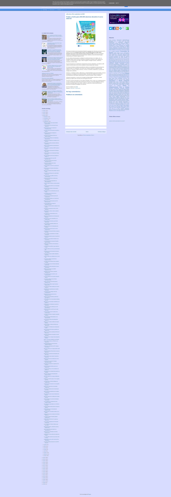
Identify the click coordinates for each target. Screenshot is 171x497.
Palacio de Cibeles (122, 89)
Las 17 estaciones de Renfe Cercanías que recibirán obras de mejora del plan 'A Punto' (54, 36)
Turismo (123, 108)
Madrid (127, 73)
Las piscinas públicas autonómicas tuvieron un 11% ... (50, 259)
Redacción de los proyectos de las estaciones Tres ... (50, 295)
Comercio (117, 51)
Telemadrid (118, 107)
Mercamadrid (124, 77)
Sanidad (121, 101)
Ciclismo (114, 49)
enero (45, 455)
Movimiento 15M (126, 78)
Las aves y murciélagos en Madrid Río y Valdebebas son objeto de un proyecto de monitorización (54, 92)
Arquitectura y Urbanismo (117, 42)
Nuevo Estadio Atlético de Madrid (122, 84)
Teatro (121, 105)
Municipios (111, 79)
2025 (44, 112)
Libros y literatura (124, 72)
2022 (44, 457)
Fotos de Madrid (112, 68)
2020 (44, 460)
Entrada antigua (101, 131)
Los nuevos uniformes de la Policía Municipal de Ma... (50, 279)
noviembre (46, 118)
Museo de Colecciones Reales (120, 79)
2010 (44, 476)
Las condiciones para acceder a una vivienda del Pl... (50, 274)
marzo (45, 452)
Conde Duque (117, 52)
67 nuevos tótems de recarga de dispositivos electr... (50, 204)
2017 (44, 465)
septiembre (46, 121)
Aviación (117, 43)
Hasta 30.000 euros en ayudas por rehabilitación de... (50, 128)
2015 (44, 468)
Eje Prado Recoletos (123, 57)
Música (127, 79)
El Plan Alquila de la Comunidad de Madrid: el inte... (50, 409)
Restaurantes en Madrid (124, 100)
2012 (44, 473)
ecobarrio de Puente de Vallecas (121, 56)
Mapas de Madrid (112, 75)
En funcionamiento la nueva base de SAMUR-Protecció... (50, 344)
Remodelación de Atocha (114, 98)
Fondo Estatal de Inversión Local (123, 66)
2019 (44, 462)
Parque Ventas (116, 90)
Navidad (111, 82)
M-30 (123, 73)
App (123, 41)
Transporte (123, 107)
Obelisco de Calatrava (116, 85)
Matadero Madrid (119, 75)
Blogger (89, 494)
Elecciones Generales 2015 (117, 58)
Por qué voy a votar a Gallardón (47, 78)
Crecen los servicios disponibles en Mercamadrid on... (50, 181)
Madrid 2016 (111, 74)
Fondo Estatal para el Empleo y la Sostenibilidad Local (119, 67)
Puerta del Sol (123, 97)
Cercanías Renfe (122, 47)
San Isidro (116, 101)
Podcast (114, 96)
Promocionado (123, 96)
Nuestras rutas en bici (117, 83)
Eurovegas (127, 63)
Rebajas (128, 97)
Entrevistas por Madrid (125, 62)
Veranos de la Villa (117, 109)
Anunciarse (52, 9)
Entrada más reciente (71, 131)
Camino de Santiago (125, 44)
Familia (126, 64)
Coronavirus (126, 52)
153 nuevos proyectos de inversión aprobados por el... (50, 161)
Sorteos (115, 105)
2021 (44, 459)
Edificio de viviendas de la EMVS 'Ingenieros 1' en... (50, 269)
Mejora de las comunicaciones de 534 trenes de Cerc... (51, 201)
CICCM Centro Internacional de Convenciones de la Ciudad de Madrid (119, 48)
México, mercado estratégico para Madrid (51, 339)
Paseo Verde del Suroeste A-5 (123, 92)
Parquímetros (121, 90)
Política (118, 96)
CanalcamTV (112, 45)
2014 (44, 470)
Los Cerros (120, 73)
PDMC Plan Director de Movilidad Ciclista (117, 93)
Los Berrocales (115, 73)
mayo (45, 449)
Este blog (45, 9)
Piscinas (120, 94)
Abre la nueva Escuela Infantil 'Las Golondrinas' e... (50, 430)
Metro (128, 77)
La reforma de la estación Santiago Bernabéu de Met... (50, 362)
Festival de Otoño (126, 65)
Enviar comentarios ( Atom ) (88, 135)
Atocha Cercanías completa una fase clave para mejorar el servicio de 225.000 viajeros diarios (54, 99)
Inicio (87, 131)
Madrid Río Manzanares (124, 74)
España (117, 63)
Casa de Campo (112, 46)
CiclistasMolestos (119, 49)
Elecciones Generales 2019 (115, 59)
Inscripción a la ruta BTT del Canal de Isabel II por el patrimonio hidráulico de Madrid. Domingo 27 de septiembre (54, 50)
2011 (44, 474)
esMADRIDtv (112, 63)
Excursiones (111, 64)
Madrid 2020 (116, 74)
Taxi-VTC (118, 105)
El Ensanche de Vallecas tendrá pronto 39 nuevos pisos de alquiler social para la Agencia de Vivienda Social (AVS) (55, 58)
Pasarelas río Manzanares (124, 91)
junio (45, 447)
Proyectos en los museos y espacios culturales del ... (50, 272)
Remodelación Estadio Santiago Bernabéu (117, 99)
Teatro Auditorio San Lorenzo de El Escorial (119, 106)
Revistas (111, 101)
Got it (117, 3)
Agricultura (111, 41)
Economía (111, 57)
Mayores (124, 75)
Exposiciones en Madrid (119, 64)
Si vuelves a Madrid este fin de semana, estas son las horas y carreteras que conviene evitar (54, 66)
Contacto (59, 9)
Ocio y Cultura (124, 87)
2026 (44, 110)
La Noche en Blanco (117, 72)
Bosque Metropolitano (117, 44)
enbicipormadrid (118, 62)
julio (45, 446)
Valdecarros (111, 109)
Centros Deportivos (113, 47)
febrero (45, 454)
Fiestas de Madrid (113, 66)
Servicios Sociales (120, 104)
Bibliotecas (123, 43)
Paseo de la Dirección (113, 92)
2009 (44, 477)
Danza (113, 55)
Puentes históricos (116, 97)
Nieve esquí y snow (117, 82)
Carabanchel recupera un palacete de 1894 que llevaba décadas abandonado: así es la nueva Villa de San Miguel (54, 84)
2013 (44, 471)
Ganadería (121, 68)
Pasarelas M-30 (116, 91)
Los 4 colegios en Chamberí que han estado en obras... (50, 402)
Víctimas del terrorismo (125, 109)
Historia (116, 69)
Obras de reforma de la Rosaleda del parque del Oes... (50, 374)
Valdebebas (127, 108)
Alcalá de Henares (118, 41)
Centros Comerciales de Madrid (122, 46)
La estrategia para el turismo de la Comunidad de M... (50, 194)
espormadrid (123, 63)
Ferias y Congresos (118, 65)
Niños (124, 82)
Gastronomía (77, 88)
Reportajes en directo (115, 100)
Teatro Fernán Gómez (125, 106)
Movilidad (120, 78)
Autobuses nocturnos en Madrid (47, 73)
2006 (44, 482)
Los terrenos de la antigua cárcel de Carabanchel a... (50, 292)
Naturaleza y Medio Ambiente (119, 80)
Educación (72, 88)
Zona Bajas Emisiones (121, 110)
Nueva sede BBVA (112, 84)
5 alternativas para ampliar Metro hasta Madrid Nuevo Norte (54, 43)
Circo (125, 49)
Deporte (125, 55)
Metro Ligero (112, 78)
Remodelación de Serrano (124, 98)
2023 (44, 115)
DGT (128, 55)
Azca (120, 43)
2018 (44, 463)
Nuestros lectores (125, 83)
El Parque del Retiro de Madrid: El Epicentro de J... (50, 133)
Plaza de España (123, 95)
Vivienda (111, 110)
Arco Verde (127, 41)
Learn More (111, 3)
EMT (114, 62)
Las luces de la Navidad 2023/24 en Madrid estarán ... (50, 136)
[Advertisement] (52, 21)
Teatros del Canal (112, 107)
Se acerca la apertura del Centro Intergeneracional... (50, 164)
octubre (45, 119)
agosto (45, 444)
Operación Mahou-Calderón (114, 89)
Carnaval (117, 45)
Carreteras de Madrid (124, 45)
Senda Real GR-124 (112, 104)
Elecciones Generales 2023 (124, 59)
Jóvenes (111, 72)
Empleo (111, 62)
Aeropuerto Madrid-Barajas (123, 40)
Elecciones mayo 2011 (113, 60)
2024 (44, 113)
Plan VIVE (124, 94)
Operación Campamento (114, 88)
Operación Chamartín (124, 88)
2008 (44, 479)
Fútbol (117, 68)
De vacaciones (119, 55)
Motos (116, 78)
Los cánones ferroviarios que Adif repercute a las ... (50, 159)
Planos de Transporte (116, 95)
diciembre (46, 116)
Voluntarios (115, 110)
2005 (44, 484)
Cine (123, 49)
